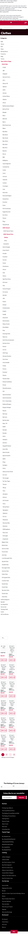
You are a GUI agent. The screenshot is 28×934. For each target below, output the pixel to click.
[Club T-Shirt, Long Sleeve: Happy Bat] (12, 720)
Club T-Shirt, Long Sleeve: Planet (11, 689)
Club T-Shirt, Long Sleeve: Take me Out (11, 655)
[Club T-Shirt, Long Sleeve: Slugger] (4, 667)
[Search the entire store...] (24, 27)
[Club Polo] (4, 648)
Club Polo (3, 652)
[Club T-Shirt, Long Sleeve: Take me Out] (12, 649)
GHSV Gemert (21, 30)
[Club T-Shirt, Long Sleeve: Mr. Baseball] (4, 703)
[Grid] (1, 640)
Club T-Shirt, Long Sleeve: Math (11, 708)
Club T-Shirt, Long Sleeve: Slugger (3, 672)
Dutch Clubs (14, 30)
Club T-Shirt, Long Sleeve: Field (11, 742)
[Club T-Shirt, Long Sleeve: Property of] (12, 667)
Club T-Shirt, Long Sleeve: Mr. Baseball (3, 708)
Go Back (3, 4)
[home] (0, 30)
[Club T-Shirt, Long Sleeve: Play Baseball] (4, 685)
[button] (4, 660)
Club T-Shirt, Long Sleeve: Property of (12, 672)
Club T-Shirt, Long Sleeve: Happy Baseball (3, 744)
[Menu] (3, 23)
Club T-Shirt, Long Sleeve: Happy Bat (11, 725)
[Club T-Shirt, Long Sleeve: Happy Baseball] (4, 738)
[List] (6, 640)
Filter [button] (14, 931)
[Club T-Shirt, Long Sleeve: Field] (12, 737)
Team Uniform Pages (6, 30)
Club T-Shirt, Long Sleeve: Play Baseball (3, 691)
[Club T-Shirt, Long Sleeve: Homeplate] (4, 720)
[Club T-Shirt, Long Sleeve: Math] (12, 703)
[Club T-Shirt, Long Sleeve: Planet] (12, 684)
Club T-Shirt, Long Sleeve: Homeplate (3, 725)
